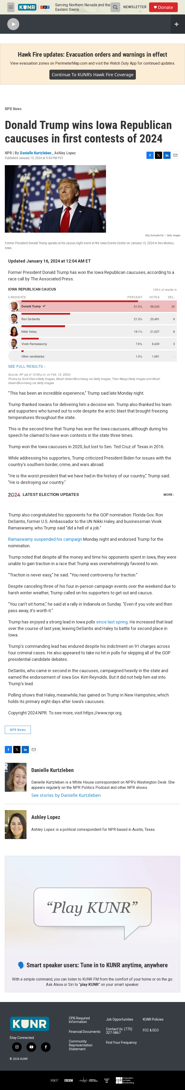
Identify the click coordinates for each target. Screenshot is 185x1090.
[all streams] (178, 24)
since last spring (112, 621)
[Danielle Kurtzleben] (15, 777)
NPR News (13, 108)
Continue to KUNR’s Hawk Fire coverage (92, 74)
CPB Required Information (79, 1020)
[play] (13, 24)
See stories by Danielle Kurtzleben (66, 795)
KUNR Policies (153, 1019)
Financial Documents (84, 1032)
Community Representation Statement (80, 1045)
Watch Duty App (123, 63)
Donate (165, 7)
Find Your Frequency (121, 1042)
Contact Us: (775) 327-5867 (119, 1031)
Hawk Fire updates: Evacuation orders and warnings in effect (92, 54)
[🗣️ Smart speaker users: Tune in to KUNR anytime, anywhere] (92, 905)
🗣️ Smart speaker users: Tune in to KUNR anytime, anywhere (93, 965)
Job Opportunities (119, 1019)
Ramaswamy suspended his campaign (45, 539)
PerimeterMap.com (71, 63)
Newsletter (135, 7)
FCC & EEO (151, 1030)
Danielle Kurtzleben (36, 152)
